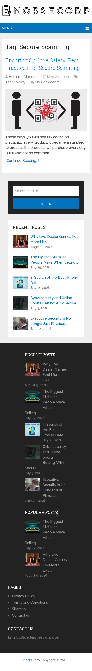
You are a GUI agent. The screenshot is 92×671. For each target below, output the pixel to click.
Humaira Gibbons (23, 77)
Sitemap (19, 609)
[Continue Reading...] (22, 160)
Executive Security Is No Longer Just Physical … (50, 321)
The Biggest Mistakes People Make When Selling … (54, 259)
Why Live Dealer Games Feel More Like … (54, 239)
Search (46, 204)
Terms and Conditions (30, 602)
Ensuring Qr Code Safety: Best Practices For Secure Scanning (42, 64)
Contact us (21, 615)
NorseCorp (31, 660)
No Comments (47, 82)
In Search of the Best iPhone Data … (54, 280)
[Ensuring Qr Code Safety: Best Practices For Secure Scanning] (46, 110)
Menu (7, 28)
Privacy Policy (23, 596)
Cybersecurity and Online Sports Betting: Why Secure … (54, 300)
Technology (15, 82)
